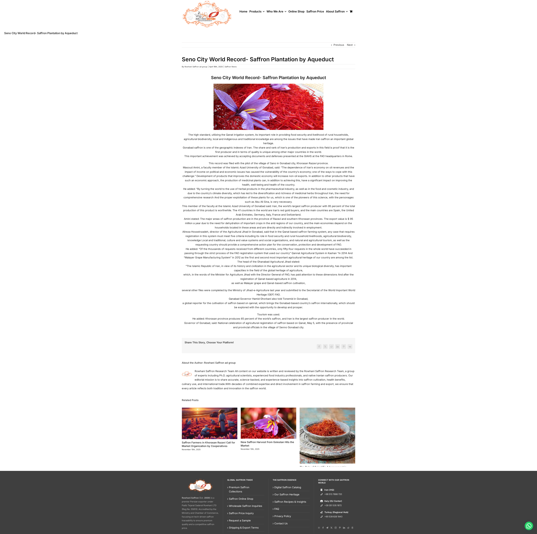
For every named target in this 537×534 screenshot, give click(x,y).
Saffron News (231, 67)
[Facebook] (323, 528)
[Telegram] (327, 528)
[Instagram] (336, 528)
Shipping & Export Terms (244, 527)
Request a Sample (240, 520)
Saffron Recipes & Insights (290, 501)
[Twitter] (331, 528)
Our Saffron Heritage (286, 494)
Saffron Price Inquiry (241, 513)
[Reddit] (348, 528)
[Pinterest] (340, 528)
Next (350, 44)
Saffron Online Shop (241, 498)
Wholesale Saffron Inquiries (245, 505)
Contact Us (281, 523)
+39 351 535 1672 (333, 505)
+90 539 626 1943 (333, 516)
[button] (184, 436)
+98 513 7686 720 (333, 494)
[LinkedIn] (344, 528)
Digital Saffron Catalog (287, 487)
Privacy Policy (282, 516)
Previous (339, 44)
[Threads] (352, 528)
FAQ (276, 508)
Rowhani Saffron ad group (196, 67)
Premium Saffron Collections (239, 489)
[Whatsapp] (319, 528)
